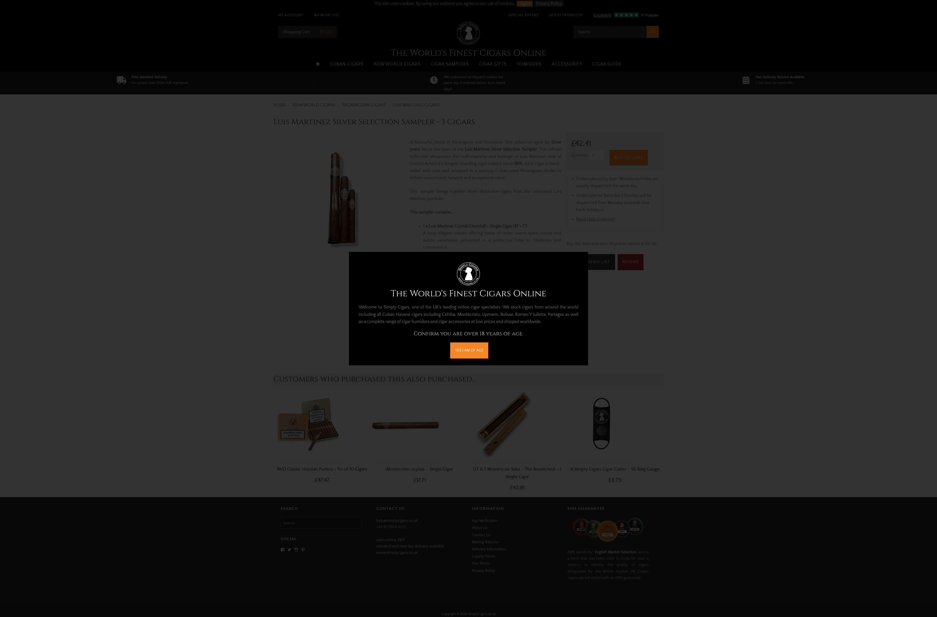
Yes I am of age (469, 350)
